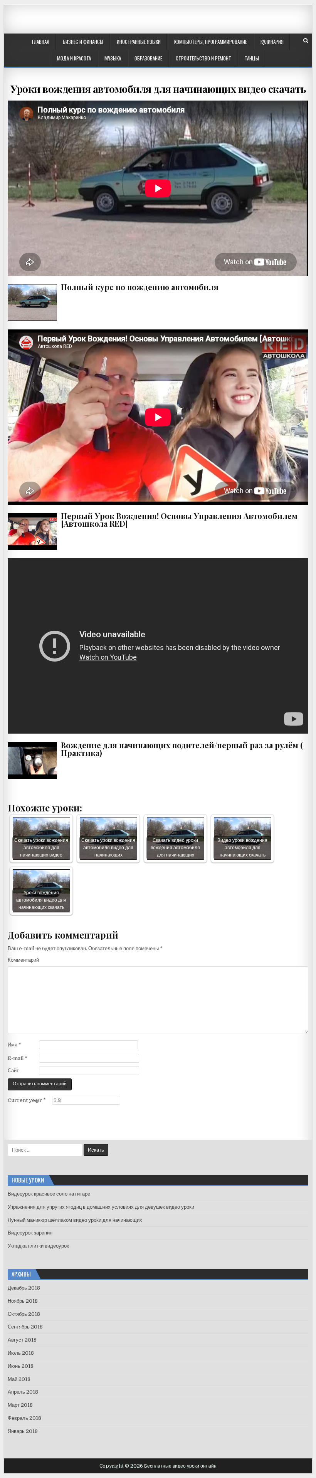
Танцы (252, 58)
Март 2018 (20, 1405)
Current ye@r (27, 1100)
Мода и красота (74, 58)
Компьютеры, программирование (210, 41)
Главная (40, 41)
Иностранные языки (139, 41)
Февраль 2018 (24, 1418)
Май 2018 (19, 1379)
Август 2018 (22, 1340)
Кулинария (272, 41)
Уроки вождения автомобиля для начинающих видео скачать (158, 89)
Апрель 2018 (23, 1392)
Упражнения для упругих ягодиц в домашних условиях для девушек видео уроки (101, 1207)
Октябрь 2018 (24, 1314)
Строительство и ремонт (203, 58)
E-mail (17, 1058)
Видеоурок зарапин (30, 1233)
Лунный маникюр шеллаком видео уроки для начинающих (75, 1220)
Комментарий (23, 960)
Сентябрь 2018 (25, 1327)
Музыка (112, 58)
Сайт (13, 1070)
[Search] (305, 41)
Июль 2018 (21, 1353)
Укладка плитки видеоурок (38, 1246)
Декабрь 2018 (24, 1288)
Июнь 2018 (21, 1366)
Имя (14, 1045)
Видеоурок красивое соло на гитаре (49, 1194)
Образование (148, 58)
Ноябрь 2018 (23, 1301)
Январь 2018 (23, 1431)
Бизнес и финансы (83, 41)
